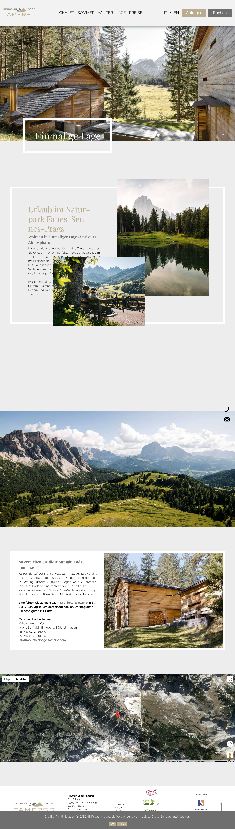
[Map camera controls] (230, 744)
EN (176, 12)
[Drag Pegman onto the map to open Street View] (230, 755)
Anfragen (194, 12)
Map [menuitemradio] (7, 679)
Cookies (117, 811)
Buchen (220, 12)
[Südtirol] (151, 811)
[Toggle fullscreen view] (230, 679)
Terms (231, 761)
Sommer (86, 12)
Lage (121, 12)
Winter (105, 12)
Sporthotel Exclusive (74, 602)
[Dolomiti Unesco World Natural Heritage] (151, 791)
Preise (135, 12)
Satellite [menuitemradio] (20, 679)
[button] (117, 715)
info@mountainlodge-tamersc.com (42, 640)
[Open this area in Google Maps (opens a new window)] (6, 760)
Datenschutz (119, 807)
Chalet (66, 12)
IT (165, 12)
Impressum (119, 804)
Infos (122, 823)
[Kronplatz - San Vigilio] (151, 801)
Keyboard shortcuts (175, 761)
